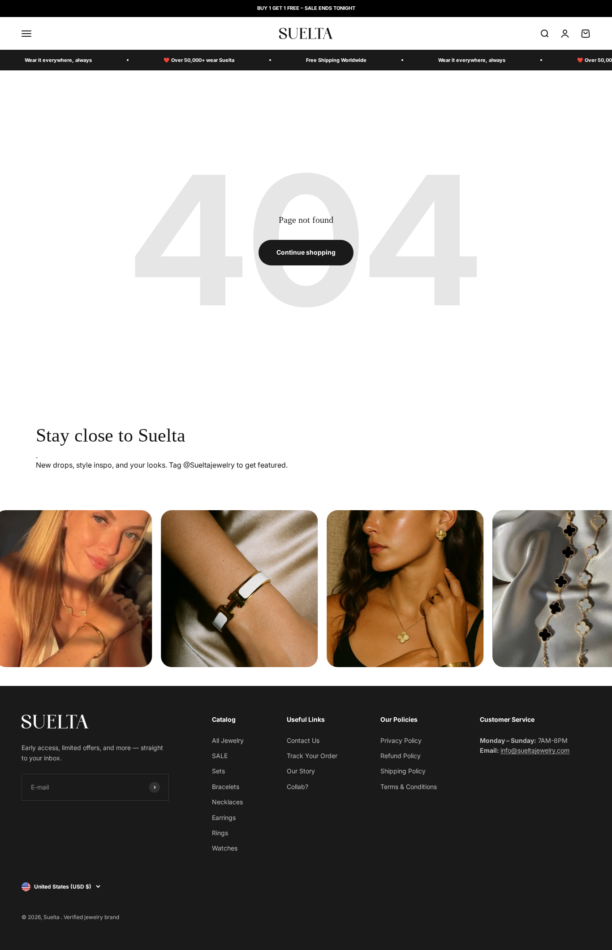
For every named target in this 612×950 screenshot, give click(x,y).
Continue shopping (306, 252)
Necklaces (227, 802)
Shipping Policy (403, 771)
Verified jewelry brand (91, 917)
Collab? (297, 786)
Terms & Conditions (408, 786)
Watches (224, 848)
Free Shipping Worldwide (336, 60)
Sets (218, 771)
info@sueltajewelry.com (534, 750)
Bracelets (225, 786)
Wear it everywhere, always (58, 60)
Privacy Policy (401, 740)
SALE (220, 755)
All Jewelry (228, 740)
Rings (220, 833)
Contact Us (303, 740)
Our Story (301, 771)
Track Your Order (312, 755)
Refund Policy (400, 755)
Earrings (224, 817)
